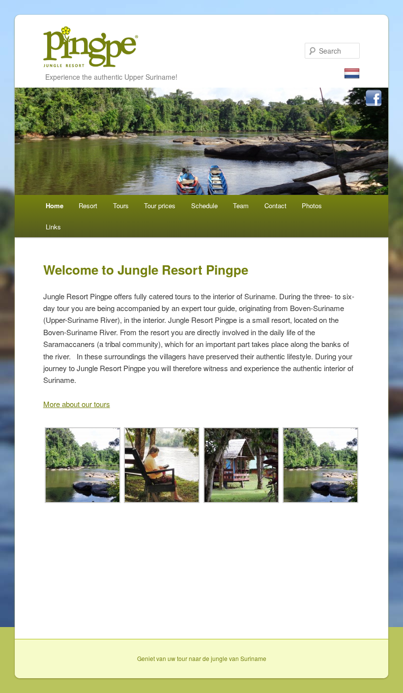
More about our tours (76, 404)
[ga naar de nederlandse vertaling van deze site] (352, 74)
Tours (121, 205)
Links (53, 226)
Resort (88, 205)
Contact (275, 205)
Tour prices (159, 205)
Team (241, 205)
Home (54, 205)
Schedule (204, 205)
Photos (312, 205)
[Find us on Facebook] (373, 99)
